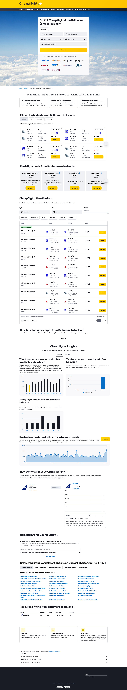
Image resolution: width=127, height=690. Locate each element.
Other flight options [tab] (70, 567)
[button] (60, 24)
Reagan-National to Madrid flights (87, 599)
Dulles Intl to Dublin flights (56, 586)
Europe (25, 88)
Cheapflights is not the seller (29, 656)
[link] (30, 188)
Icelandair (32, 485)
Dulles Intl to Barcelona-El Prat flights (59, 593)
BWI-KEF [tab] (63, 338)
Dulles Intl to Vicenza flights (57, 599)
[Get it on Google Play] (59, 687)
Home (21, 9)
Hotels (53, 9)
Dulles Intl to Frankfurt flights (28, 583)
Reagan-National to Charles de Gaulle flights (32, 588)
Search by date (30, 9)
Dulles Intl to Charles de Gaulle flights (88, 576)
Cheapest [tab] (24, 119)
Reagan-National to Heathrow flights (30, 581)
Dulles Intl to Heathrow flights (28, 576)
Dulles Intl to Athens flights (85, 588)
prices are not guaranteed (54, 651)
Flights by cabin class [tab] (55, 567)
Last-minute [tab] (40, 119)
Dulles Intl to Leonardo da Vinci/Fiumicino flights (34, 578)
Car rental (69, 9)
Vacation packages (43, 9)
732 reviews (32, 490)
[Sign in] (89, 9)
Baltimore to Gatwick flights (57, 588)
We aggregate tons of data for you (31, 659)
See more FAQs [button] (50, 556)
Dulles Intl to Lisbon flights (27, 586)
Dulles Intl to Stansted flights (86, 581)
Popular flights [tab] (83, 567)
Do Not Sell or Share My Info (58, 683)
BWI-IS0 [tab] (59, 354)
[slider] (108, 213)
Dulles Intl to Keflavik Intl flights (87, 590)
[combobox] (44, 29)
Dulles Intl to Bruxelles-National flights (31, 599)
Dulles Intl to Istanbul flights (86, 578)
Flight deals (60, 9)
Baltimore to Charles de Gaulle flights (88, 583)
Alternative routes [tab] (27, 567)
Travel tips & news (80, 9)
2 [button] (102, 320)
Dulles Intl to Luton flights (85, 595)
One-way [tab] (49, 119)
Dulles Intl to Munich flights (56, 595)
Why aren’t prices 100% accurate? (31, 662)
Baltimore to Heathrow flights (57, 576)
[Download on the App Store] (67, 687)
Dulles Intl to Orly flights (85, 586)
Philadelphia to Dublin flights (86, 593)
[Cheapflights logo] (29, 4)
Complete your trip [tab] (40, 567)
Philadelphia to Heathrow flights (58, 583)
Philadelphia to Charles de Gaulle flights (31, 590)
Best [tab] (31, 119)
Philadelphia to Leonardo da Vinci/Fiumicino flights (32, 596)
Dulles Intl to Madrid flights (56, 581)
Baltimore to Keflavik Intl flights (29, 593)
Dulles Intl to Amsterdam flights (58, 590)
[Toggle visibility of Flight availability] (87, 392)
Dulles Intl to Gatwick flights (57, 578)
